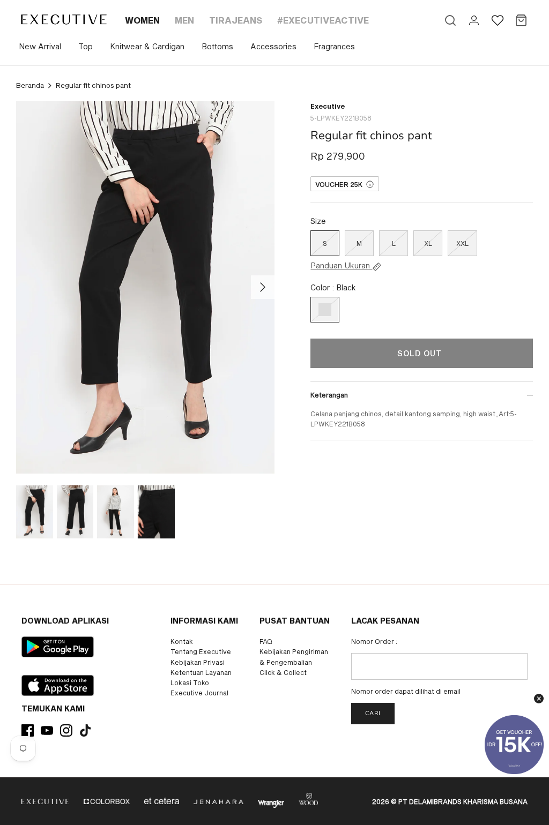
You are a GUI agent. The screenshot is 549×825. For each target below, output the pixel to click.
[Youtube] (47, 730)
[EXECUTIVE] (63, 19)
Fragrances (334, 46)
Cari (373, 713)
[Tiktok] (85, 730)
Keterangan (329, 395)
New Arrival (40, 46)
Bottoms (217, 46)
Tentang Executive (200, 651)
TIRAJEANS (235, 20)
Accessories (273, 46)
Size (318, 221)
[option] (145, 287)
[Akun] (474, 20)
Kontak (181, 641)
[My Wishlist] (497, 20)
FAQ (265, 641)
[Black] (324, 309)
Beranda (30, 85)
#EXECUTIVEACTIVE (323, 20)
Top (85, 46)
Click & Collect (283, 672)
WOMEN (142, 20)
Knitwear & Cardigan (147, 46)
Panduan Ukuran (341, 265)
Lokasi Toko (189, 682)
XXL (462, 243)
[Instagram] (66, 730)
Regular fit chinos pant (93, 85)
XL (428, 243)
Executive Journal (199, 692)
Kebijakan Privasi (197, 662)
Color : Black (333, 287)
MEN (184, 20)
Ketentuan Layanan (201, 672)
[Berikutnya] (262, 287)
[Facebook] (27, 730)
